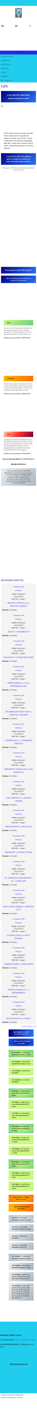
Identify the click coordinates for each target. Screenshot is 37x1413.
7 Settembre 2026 (18, 587)
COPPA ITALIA (6, 64)
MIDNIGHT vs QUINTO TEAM (18, 852)
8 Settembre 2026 (18, 667)
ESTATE (3, 72)
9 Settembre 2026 (18, 753)
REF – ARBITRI (6, 80)
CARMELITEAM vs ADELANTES (18, 964)
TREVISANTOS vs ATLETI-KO (18, 826)
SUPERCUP (4, 68)
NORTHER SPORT (7, 56)
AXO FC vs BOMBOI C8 (18, 632)
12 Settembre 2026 (18, 1002)
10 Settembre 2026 (18, 836)
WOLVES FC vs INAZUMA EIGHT (18, 657)
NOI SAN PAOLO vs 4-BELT (18, 1018)
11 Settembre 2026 (18, 919)
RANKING (4, 76)
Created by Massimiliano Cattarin (11, 1397)
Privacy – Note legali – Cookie (25, 1340)
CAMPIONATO (5, 60)
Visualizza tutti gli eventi (28, 1026)
